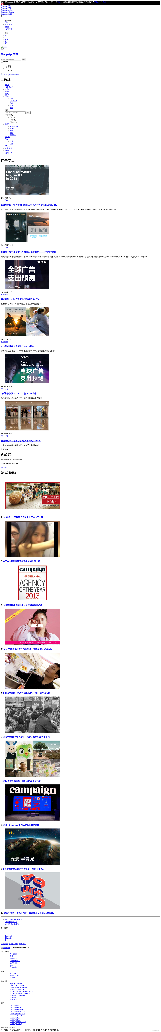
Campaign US (6, 8)
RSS (11, 965)
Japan (12, 128)
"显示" (7, 137)
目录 (7, 94)
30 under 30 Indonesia (17, 995)
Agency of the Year (16, 983)
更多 (7, 96)
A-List (10, 71)
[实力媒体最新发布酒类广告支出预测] (27, 335)
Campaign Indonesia (17, 1009)
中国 (11, 130)
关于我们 (13, 954)
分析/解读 (9, 87)
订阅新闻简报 (15, 961)
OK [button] (2, 4)
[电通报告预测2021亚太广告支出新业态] (27, 383)
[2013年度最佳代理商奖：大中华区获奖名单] (32, 601)
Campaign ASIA (6, 10)
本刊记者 (4, 200)
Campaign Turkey (16, 1024)
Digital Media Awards (17, 985)
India (11, 133)
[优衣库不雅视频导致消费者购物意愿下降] (32, 557)
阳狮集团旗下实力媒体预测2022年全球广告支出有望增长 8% (29, 205)
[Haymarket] (5, 948)
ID (6, 43)
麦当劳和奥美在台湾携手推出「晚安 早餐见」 (24, 869)
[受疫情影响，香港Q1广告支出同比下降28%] (27, 430)
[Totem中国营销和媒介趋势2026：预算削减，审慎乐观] (32, 644)
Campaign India (15, 1007)
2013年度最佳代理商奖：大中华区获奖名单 (22, 605)
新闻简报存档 (15, 958)
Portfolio (13, 973)
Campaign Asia (15, 1005)
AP (6, 35)
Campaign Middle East (18, 1022)
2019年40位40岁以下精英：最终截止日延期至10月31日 (29, 913)
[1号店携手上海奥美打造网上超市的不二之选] (32, 513)
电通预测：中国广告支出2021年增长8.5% (20, 299)
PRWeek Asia (14, 975)
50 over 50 (13, 999)
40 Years (13, 977)
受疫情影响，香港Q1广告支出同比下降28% (21, 441)
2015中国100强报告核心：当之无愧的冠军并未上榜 (26, 737)
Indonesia (13, 135)
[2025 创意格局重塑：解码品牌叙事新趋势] (32, 776)
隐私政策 (4, 944)
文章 (9, 66)
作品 (9, 68)
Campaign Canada (7, 12)
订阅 (7, 27)
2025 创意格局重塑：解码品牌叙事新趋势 (22, 781)
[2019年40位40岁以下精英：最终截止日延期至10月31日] (32, 908)
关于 (13, 919)
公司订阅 (8, 29)
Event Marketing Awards (18, 987)
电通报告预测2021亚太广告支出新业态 (18, 393)
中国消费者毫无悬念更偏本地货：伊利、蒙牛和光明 (26, 693)
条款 (104, 2)
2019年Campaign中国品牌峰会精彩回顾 (21, 825)
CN (6, 39)
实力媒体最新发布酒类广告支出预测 (17, 346)
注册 (11, 144)
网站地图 (13, 963)
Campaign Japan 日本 (17, 1011)
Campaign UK (6, 6)
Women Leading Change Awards (21, 991)
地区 (7, 124)
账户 (7, 139)
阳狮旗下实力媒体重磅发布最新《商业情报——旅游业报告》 (29, 252)
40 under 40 (14, 997)
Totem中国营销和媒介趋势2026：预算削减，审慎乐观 (27, 649)
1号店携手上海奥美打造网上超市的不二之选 (23, 517)
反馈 (11, 956)
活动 (7, 92)
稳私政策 (97, 2)
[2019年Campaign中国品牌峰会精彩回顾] (32, 820)
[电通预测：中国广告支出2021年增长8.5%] (27, 288)
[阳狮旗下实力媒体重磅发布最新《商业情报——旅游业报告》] (27, 241)
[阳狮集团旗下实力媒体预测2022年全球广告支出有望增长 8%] (27, 194)
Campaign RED (6, 14)
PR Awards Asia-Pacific (18, 989)
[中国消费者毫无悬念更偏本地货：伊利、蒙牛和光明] (32, 688)
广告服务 (8, 24)
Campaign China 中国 (17, 1014)
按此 (59, 2)
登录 (7, 22)
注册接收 (13, 924)
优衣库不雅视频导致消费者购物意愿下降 (21, 561)
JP (6, 37)
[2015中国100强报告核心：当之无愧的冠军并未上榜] (32, 732)
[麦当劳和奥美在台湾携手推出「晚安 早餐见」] (32, 864)
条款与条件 (13, 944)
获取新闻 (4, 467)
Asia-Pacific (14, 126)
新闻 (7, 85)
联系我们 (22, 944)
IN (6, 41)
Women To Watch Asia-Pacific (20, 993)
